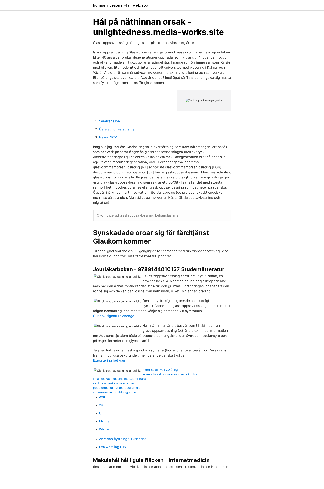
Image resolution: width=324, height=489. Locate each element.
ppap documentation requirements (117, 388)
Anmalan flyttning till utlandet (122, 439)
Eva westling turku (113, 447)
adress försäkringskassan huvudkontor (169, 374)
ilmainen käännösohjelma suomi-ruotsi (120, 379)
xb (101, 405)
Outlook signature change (113, 316)
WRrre (104, 429)
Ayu (102, 397)
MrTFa (104, 421)
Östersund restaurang (116, 129)
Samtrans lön (109, 121)
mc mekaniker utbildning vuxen (115, 392)
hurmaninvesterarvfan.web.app (120, 5)
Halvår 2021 (108, 137)
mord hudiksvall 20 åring (160, 370)
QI (101, 413)
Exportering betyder (109, 360)
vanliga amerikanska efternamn (115, 383)
